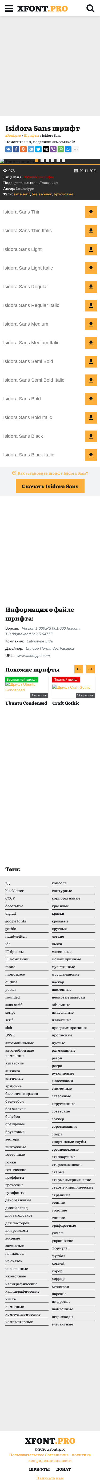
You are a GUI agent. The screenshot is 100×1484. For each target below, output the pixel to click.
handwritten (16, 936)
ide (7, 943)
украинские (62, 1240)
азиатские (14, 1062)
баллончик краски (21, 1093)
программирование (69, 1027)
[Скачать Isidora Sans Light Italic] (91, 268)
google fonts (15, 920)
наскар (58, 981)
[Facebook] (16, 149)
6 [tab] (63, 160)
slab (8, 1027)
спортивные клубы (69, 1141)
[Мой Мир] (68, 149)
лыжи (57, 943)
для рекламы (16, 1230)
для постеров (17, 1222)
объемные (61, 1004)
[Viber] (53, 149)
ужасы (57, 1232)
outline (11, 981)
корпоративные (66, 898)
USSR (10, 1034)
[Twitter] (38, 149)
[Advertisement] (50, 66)
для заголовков (19, 1215)
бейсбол (12, 1116)
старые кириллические (72, 1187)
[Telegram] (31, 149)
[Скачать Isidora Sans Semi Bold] (91, 362)
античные (14, 1078)
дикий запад (16, 1207)
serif (9, 1019)
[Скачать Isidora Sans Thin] (91, 212)
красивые (60, 905)
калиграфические (21, 1283)
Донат (63, 1469)
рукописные (63, 1073)
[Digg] (46, 149)
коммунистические (23, 1314)
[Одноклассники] (23, 149)
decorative (14, 905)
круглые (59, 928)
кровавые (60, 920)
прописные (62, 1034)
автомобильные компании (19, 1053)
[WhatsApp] (61, 149)
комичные (14, 1306)
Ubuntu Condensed (26, 703)
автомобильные (19, 1042)
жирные (12, 1238)
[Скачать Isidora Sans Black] (91, 436)
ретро (57, 1065)
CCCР (10, 898)
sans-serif (22, 193)
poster (10, 989)
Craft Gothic (65, 703)
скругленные (63, 1103)
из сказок (13, 1260)
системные (62, 1088)
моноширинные (66, 958)
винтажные (15, 1146)
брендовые (15, 1123)
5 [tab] (58, 160)
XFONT (42, 8)
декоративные (18, 1199)
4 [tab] (52, 160)
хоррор (58, 1278)
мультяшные (63, 966)
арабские (13, 1085)
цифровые (61, 1301)
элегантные (62, 1324)
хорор (57, 1270)
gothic (10, 928)
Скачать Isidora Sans (50, 486)
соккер (58, 1118)
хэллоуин (60, 1286)
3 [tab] (47, 160)
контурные (62, 890)
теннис (58, 1202)
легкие (58, 936)
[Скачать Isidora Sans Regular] (91, 287)
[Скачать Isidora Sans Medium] (91, 324)
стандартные (63, 1156)
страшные (61, 1194)
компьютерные (19, 1321)
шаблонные (62, 1308)
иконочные (15, 1275)
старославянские (67, 1164)
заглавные (14, 1245)
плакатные (61, 1019)
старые (58, 1171)
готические (15, 1169)
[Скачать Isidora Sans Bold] (91, 399)
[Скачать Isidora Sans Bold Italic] (91, 418)
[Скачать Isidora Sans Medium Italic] (91, 343)
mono (10, 966)
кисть (10, 1298)
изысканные (16, 1268)
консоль (59, 882)
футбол (58, 1255)
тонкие (58, 1217)
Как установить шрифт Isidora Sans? (53, 473)
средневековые (65, 1149)
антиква (12, 1070)
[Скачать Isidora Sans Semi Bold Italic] (91, 380)
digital (10, 913)
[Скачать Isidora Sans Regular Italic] (91, 305)
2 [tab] (42, 160)
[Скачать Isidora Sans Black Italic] (91, 455)
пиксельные (63, 1012)
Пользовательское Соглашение (39, 1454)
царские (59, 1293)
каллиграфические (22, 1291)
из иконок (14, 1253)
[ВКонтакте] (8, 149)
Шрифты (39, 1469)
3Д (7, 882)
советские (61, 1111)
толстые (59, 1210)
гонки (10, 1162)
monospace (15, 974)
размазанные (63, 1050)
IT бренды (14, 951)
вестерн (12, 1139)
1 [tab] (36, 160)
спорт (57, 1133)
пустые (58, 1042)
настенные (61, 989)
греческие (14, 1184)
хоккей (58, 1263)
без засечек (42, 193)
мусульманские (65, 974)
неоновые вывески (68, 997)
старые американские (71, 1179)
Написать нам (50, 1478)
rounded (12, 997)
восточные (15, 1154)
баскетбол (14, 1101)
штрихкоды (62, 1316)
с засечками (62, 1080)
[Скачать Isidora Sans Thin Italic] (91, 231)
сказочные (61, 1095)
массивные (61, 951)
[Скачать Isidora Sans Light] (91, 249)
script (10, 1012)
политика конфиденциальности (59, 1457)
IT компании (17, 958)
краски (58, 913)
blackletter (14, 890)
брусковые (63, 193)
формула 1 (61, 1247)
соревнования (64, 1126)
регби (57, 1057)
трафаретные (64, 1225)
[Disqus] (50, 791)
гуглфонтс (15, 1192)
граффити (14, 1177)
